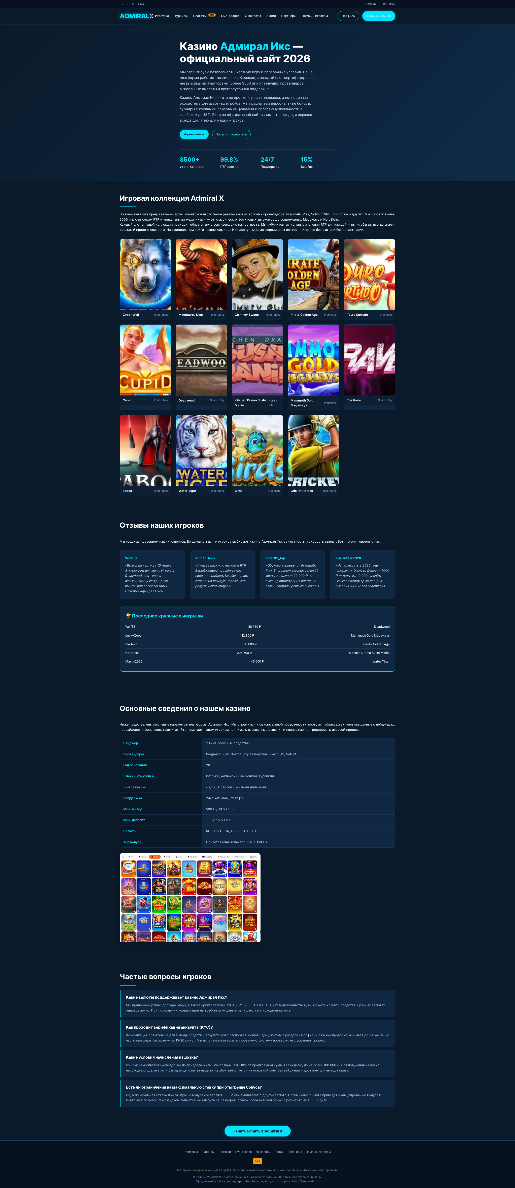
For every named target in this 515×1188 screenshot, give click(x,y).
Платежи (203, 16)
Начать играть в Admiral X (258, 1131)
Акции (271, 16)
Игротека (162, 16)
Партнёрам (387, 3)
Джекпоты (253, 16)
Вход (141, 3)
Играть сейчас (194, 134)
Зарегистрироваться (231, 134)
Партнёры (288, 16)
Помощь (371, 3)
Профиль (348, 16)
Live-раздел (230, 16)
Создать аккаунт (378, 16)
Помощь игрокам (315, 16)
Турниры (181, 16)
